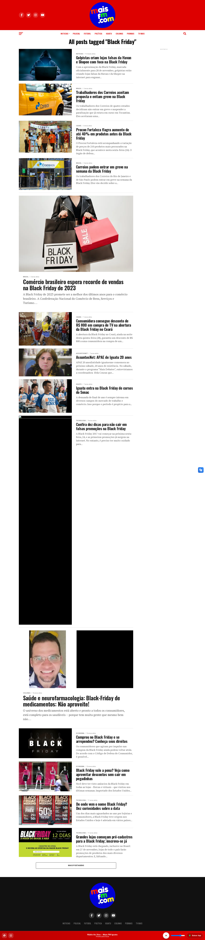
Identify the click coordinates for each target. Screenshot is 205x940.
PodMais (130, 33)
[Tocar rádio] (166, 935)
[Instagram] (10, 935)
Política (98, 33)
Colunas (119, 33)
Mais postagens (76, 865)
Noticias (64, 33)
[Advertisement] (164, 68)
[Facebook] (4, 935)
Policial (76, 33)
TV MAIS (141, 33)
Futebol (87, 33)
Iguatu (109, 33)
